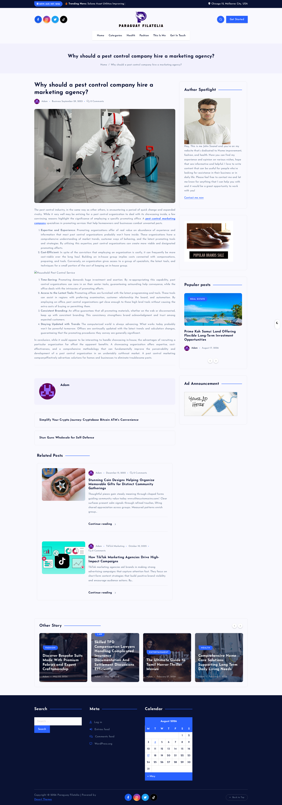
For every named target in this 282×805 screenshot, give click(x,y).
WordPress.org (103, 744)
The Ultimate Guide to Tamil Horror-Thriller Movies (165, 664)
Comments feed (104, 736)
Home (100, 35)
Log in (98, 722)
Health (131, 35)
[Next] (215, 360)
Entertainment (158, 652)
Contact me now (194, 197)
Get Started (237, 19)
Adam (44, 101)
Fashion (144, 35)
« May (151, 776)
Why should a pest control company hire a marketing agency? (146, 65)
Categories (115, 35)
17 (148, 755)
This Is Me (159, 35)
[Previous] (210, 360)
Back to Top (238, 797)
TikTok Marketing (115, 546)
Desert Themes (43, 799)
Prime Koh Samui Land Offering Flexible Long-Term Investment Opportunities (210, 335)
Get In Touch (178, 35)
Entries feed (102, 729)
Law (99, 634)
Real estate (197, 299)
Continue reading (100, 524)
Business (56, 101)
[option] (213, 322)
